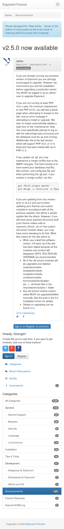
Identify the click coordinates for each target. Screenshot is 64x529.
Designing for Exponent (33, 470)
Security (33, 428)
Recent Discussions (19, 371)
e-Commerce (33, 442)
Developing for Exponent (33, 477)
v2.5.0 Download (25, 313)
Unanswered (33, 385)
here (32, 308)
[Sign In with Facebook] (18, 348)
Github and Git (33, 484)
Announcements (23, 68)
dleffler (20, 61)
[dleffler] (8, 62)
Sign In (18, 326)
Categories (15, 364)
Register (30, 326)
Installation (31, 449)
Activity (13, 378)
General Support (33, 414)
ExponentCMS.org (31, 505)
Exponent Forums (15, 4)
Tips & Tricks (31, 456)
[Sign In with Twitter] (5, 348)
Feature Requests (31, 498)
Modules (33, 421)
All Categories (31, 400)
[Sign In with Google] (12, 348)
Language (33, 435)
